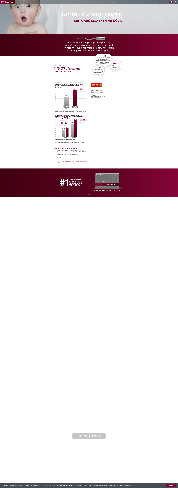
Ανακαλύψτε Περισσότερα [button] (128, 485)
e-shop (166, 2)
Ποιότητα (137, 2)
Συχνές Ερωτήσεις (145, 2)
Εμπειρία (132, 2)
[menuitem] (110, 2)
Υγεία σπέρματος (118, 2)
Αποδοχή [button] (171, 485)
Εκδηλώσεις (153, 2)
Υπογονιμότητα (110, 2)
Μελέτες (126, 2)
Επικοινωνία (160, 2)
